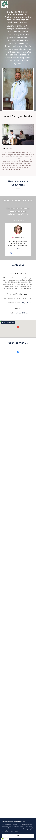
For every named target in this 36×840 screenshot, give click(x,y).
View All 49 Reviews (18, 220)
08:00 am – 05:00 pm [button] (21, 313)
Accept (18, 836)
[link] (4, 4)
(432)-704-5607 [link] (26, 303)
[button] (33, 4)
